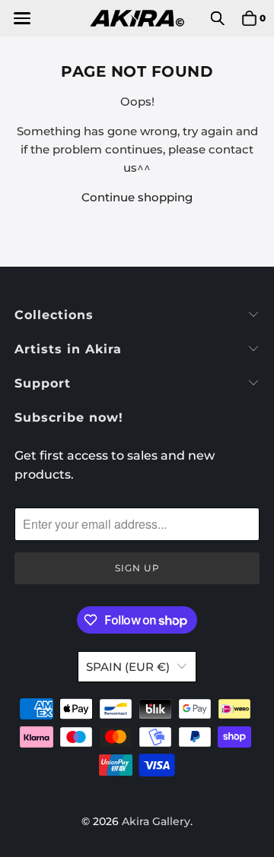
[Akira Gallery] (137, 18)
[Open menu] (21, 18)
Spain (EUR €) (128, 666)
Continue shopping (137, 197)
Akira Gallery (156, 821)
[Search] (217, 18)
